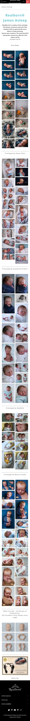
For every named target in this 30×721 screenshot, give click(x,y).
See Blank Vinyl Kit (15, 39)
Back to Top (15, 678)
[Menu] (1, 1)
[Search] (23, 1)
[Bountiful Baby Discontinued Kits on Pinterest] (18, 710)
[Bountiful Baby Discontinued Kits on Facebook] (12, 710)
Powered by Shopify (15, 717)
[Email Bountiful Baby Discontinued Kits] (21, 710)
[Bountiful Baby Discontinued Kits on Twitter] (9, 710)
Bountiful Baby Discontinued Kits (15, 1)
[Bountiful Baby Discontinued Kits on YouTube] (15, 710)
